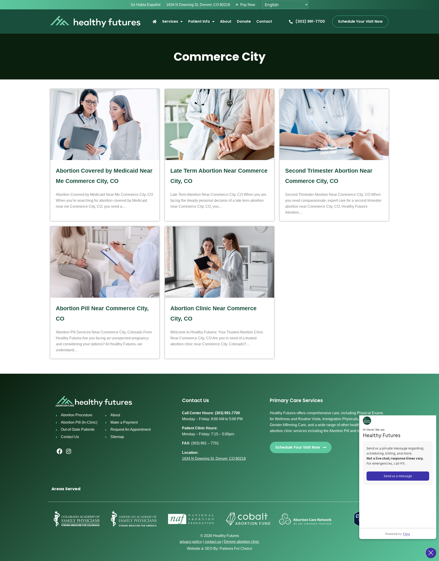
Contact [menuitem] (264, 21)
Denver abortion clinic (241, 542)
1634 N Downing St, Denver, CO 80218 (214, 458)
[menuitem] (155, 21)
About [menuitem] (225, 21)
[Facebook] (59, 451)
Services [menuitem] (170, 21)
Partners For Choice (236, 548)
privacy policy (191, 542)
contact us (213, 542)
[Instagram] (68, 451)
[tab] (219, 488)
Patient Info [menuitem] (199, 21)
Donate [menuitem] (244, 21)
